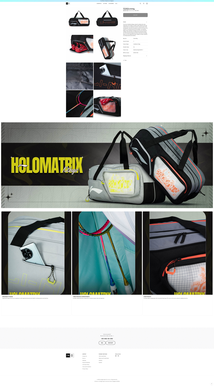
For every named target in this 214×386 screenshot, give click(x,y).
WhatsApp (110, 342)
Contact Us (84, 356)
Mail (102, 342)
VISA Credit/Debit (102, 356)
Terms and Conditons (86, 366)
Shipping (84, 360)
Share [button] (125, 60)
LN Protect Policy (85, 364)
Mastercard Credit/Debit (104, 358)
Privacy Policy (85, 368)
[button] (140, 3)
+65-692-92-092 (107, 339)
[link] (99, 3)
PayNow (100, 362)
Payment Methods (86, 362)
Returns (84, 358)
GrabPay (100, 360)
